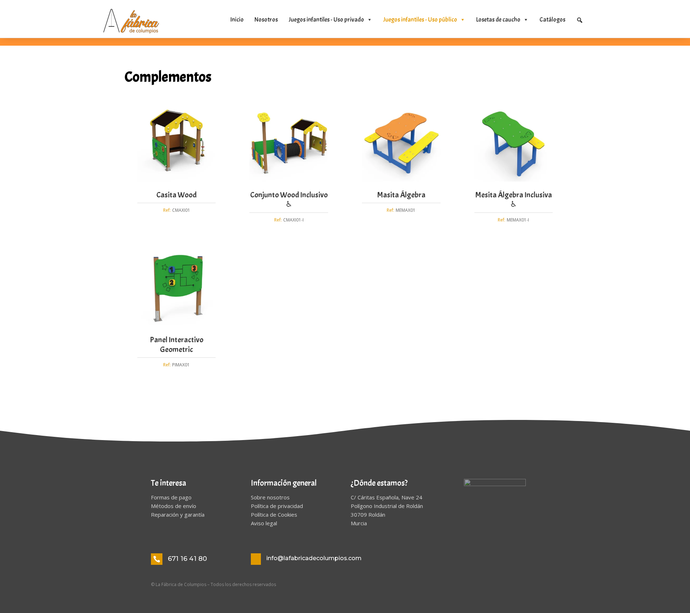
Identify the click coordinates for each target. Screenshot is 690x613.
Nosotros (266, 19)
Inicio (237, 19)
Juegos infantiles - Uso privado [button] (326, 19)
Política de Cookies (274, 514)
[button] (579, 20)
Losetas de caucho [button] (498, 19)
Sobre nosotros (270, 497)
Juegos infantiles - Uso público (420, 19)
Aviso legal (264, 523)
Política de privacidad (277, 505)
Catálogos (552, 19)
